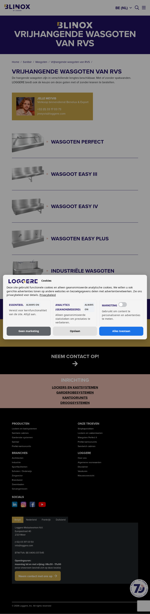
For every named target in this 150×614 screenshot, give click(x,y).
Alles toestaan (121, 331)
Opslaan (75, 331)
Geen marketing (28, 331)
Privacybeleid (48, 295)
